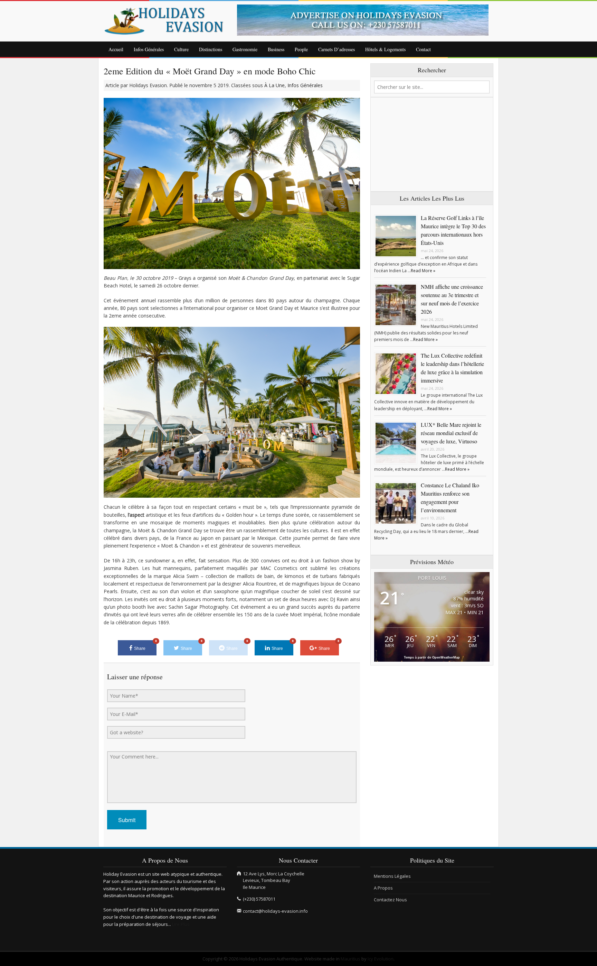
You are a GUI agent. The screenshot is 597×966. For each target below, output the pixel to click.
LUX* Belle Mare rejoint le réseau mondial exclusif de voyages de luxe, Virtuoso (451, 433)
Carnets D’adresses (336, 49)
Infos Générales (149, 49)
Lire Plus (181, 924)
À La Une (274, 85)
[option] (365, 20)
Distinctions (210, 49)
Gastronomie (245, 49)
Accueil (115, 49)
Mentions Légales (392, 876)
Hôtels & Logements (385, 49)
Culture (181, 49)
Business (276, 49)
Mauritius (350, 959)
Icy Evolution (381, 959)
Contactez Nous (390, 899)
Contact (423, 49)
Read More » (423, 271)
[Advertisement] (432, 144)
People (301, 49)
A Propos (383, 888)
